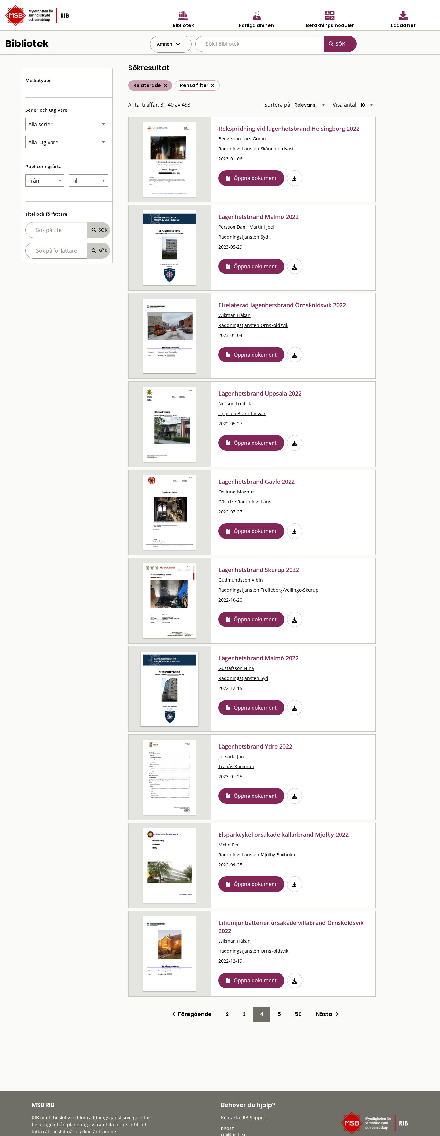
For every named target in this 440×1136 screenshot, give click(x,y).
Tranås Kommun (236, 766)
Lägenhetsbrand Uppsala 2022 (259, 393)
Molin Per (228, 845)
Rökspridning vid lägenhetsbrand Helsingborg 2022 (288, 128)
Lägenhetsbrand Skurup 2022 (258, 570)
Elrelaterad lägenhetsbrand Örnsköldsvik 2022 (282, 305)
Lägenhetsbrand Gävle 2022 (256, 481)
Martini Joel (261, 227)
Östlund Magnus (236, 492)
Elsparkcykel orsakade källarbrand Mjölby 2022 (283, 834)
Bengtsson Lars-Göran (242, 139)
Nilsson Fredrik (234, 403)
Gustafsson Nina (236, 668)
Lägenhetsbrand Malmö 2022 (258, 217)
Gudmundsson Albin (240, 580)
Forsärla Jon (231, 756)
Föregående (193, 1014)
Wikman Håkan (234, 315)
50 (298, 1014)
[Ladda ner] (294, 178)
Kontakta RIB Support (244, 1117)
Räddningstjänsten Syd (243, 237)
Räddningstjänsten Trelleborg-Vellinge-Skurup (268, 590)
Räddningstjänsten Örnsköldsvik (253, 325)
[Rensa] (212, 85)
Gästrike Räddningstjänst (245, 502)
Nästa (325, 1014)
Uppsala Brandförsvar (242, 413)
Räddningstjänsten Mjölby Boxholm (256, 855)
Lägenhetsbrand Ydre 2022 (255, 746)
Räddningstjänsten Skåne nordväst (256, 149)
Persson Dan (231, 227)
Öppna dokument (255, 178)
